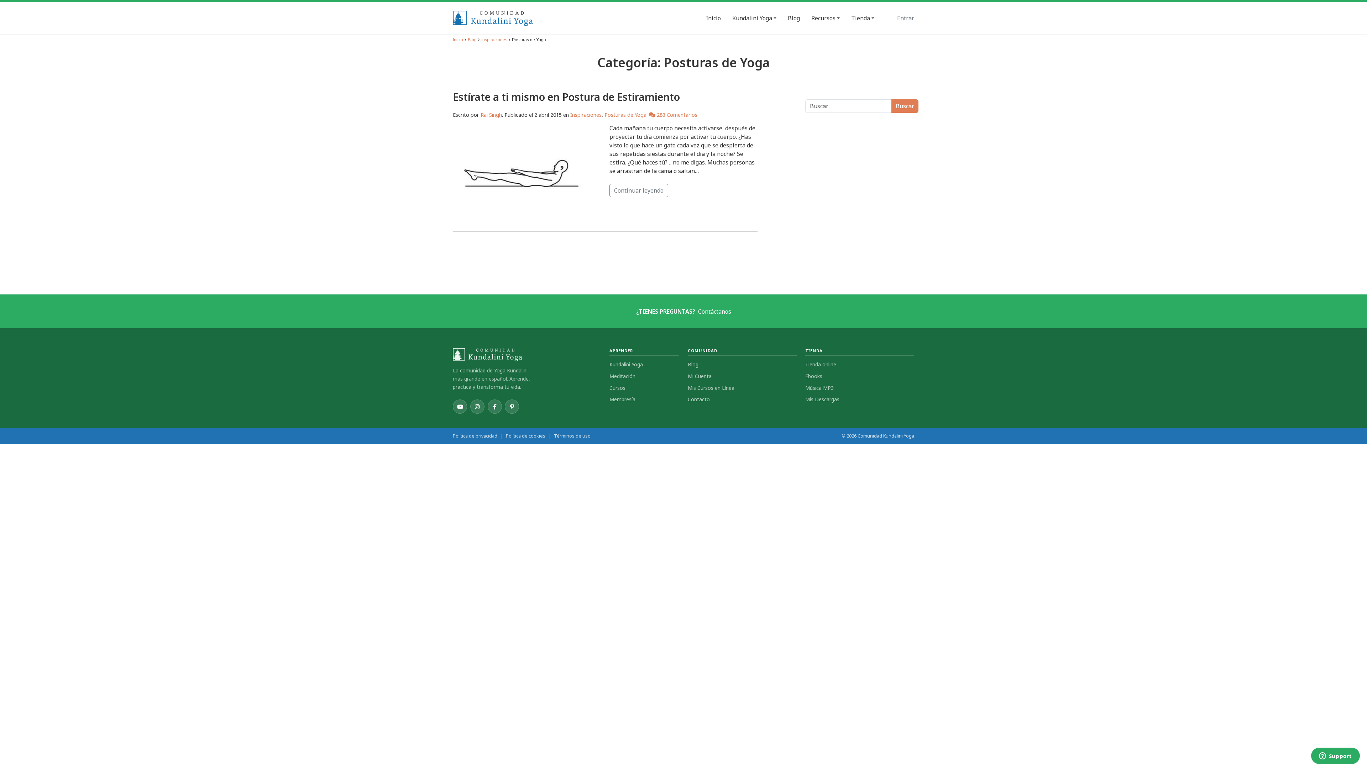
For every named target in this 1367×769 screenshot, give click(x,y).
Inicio (458, 39)
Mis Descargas (822, 399)
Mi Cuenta (700, 376)
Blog (472, 39)
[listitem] (460, 406)
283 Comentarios (676, 114)
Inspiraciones (494, 39)
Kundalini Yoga (626, 364)
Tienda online (820, 364)
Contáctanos (714, 311)
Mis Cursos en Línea (711, 387)
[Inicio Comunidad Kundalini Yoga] (527, 354)
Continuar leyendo (639, 190)
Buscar (905, 106)
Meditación (622, 376)
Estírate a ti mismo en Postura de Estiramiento (566, 97)
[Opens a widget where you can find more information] (1335, 756)
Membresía (622, 399)
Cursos (617, 387)
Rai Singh (491, 114)
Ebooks (813, 376)
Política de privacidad (475, 436)
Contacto (699, 399)
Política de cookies (525, 436)
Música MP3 (819, 387)
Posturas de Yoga (625, 114)
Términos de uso (572, 436)
